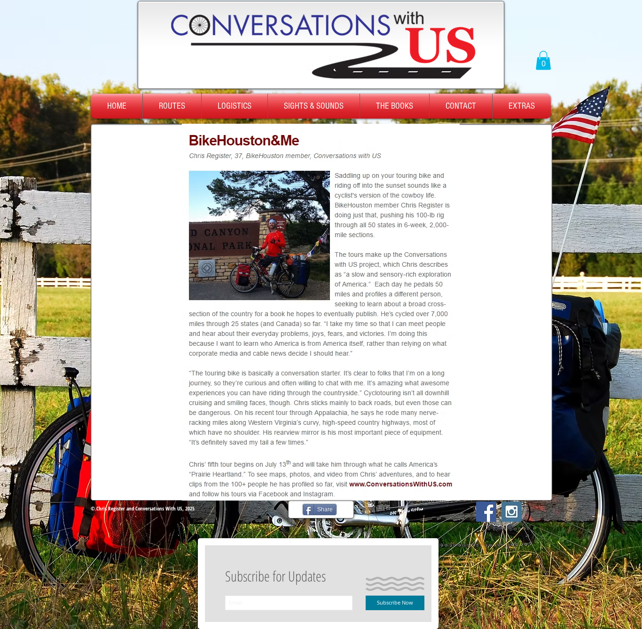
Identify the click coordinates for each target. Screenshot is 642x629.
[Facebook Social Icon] (486, 512)
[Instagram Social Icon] (511, 512)
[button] (543, 60)
